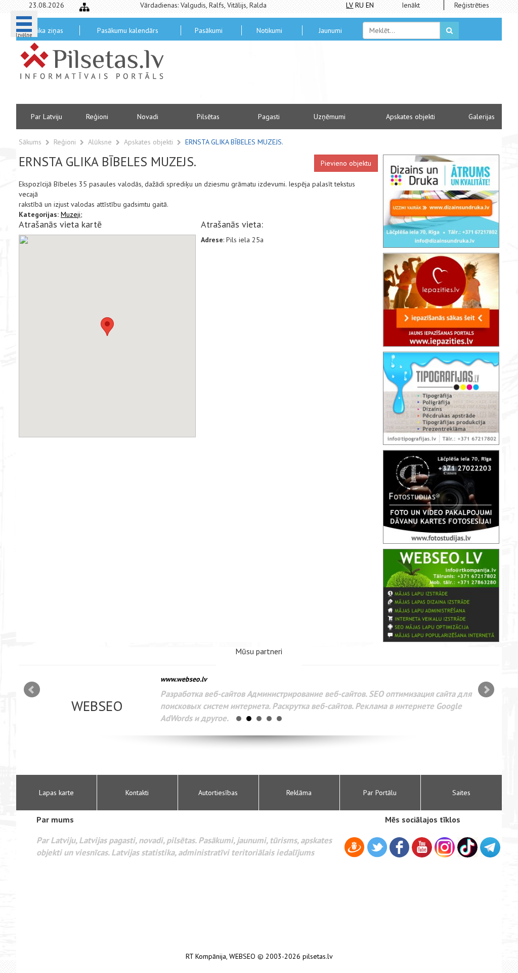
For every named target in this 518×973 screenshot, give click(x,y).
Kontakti (137, 792)
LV (349, 5)
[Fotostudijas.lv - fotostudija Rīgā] (441, 496)
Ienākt (411, 5)
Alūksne (101, 141)
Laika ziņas (46, 30)
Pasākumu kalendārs (127, 30)
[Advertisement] (332, 76)
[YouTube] (422, 847)
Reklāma (299, 792)
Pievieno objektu (346, 163)
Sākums (30, 141)
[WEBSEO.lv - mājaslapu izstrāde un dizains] (441, 595)
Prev (32, 690)
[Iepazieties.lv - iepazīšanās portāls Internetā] (441, 299)
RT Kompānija (206, 956)
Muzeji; (71, 214)
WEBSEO (242, 956)
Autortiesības (218, 792)
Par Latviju (46, 116)
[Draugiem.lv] (354, 849)
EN (370, 5)
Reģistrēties (471, 5)
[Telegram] (490, 847)
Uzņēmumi (330, 116)
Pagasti (269, 116)
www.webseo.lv (183, 679)
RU (359, 5)
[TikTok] (467, 847)
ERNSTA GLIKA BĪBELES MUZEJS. (234, 141)
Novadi (147, 116)
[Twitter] (377, 849)
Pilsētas (208, 116)
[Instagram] (445, 847)
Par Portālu (380, 792)
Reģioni (97, 116)
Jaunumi (330, 30)
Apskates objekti (410, 116)
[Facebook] (399, 849)
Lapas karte (56, 792)
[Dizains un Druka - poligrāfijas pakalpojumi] (441, 201)
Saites (461, 792)
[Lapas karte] (84, 7)
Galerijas (481, 116)
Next (486, 690)
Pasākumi (209, 30)
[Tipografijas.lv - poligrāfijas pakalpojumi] (441, 398)
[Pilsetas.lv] (97, 61)
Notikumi (269, 30)
